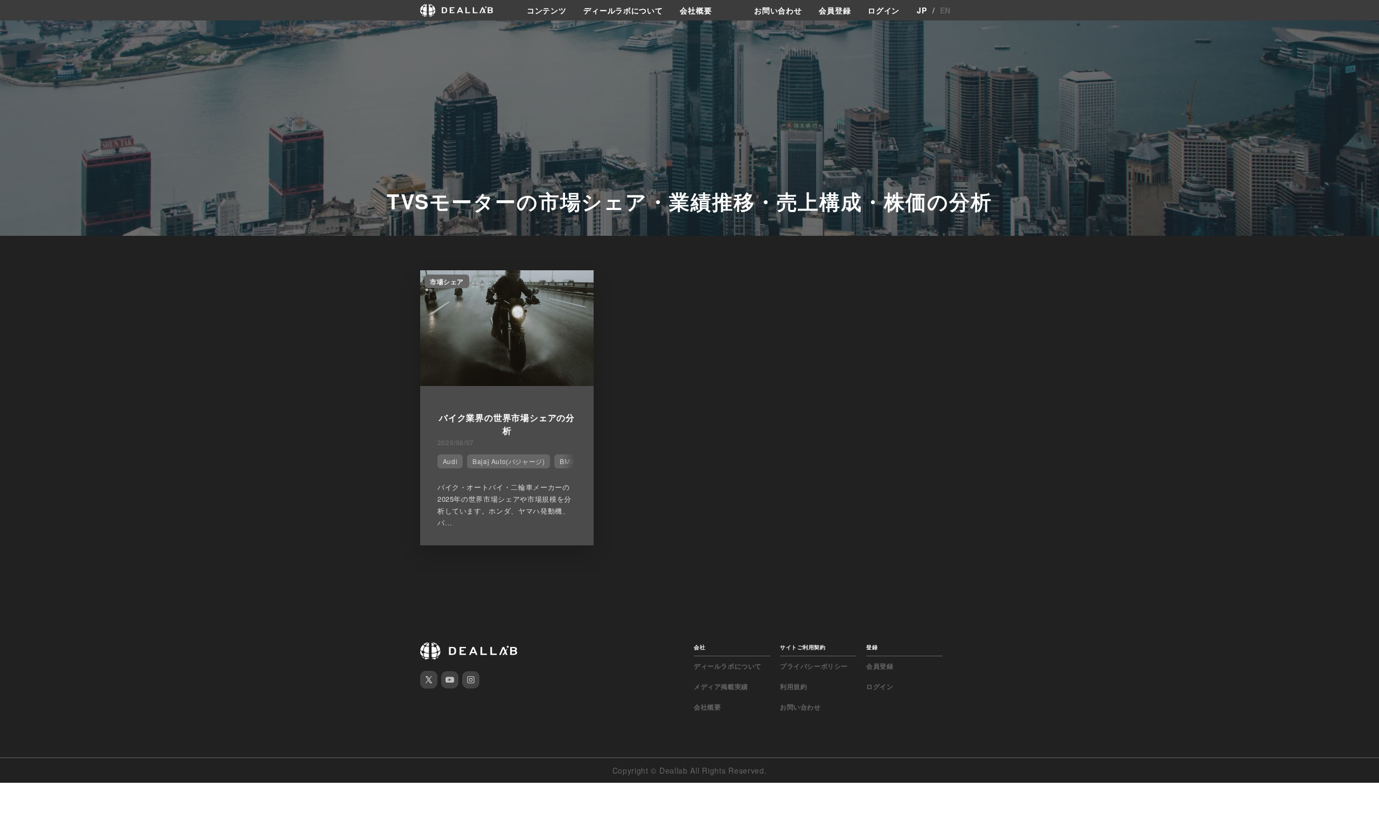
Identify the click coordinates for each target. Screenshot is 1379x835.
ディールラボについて (623, 10)
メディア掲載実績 (721, 686)
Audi (450, 461)
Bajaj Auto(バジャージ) (508, 461)
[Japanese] (38, 33)
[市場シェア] (507, 382)
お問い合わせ (778, 10)
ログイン (884, 10)
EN (945, 10)
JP (922, 10)
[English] (19, 33)
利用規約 (793, 686)
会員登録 (835, 10)
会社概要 (696, 10)
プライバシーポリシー (814, 666)
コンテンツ (547, 10)
